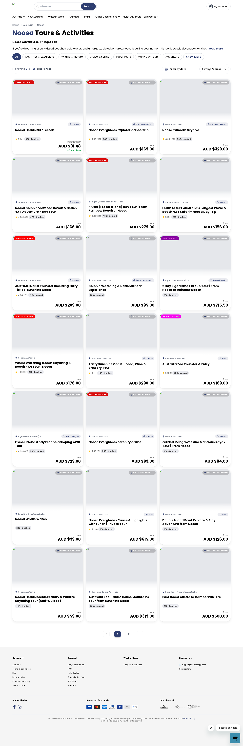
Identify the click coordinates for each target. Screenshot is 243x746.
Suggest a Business (132, 664)
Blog (14, 673)
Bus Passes (150, 16)
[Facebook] (14, 707)
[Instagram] (20, 707)
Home (15, 25)
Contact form (185, 669)
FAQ (70, 669)
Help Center (73, 673)
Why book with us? (76, 664)
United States (56, 16)
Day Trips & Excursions (39, 57)
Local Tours (123, 57)
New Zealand (35, 16)
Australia (17, 16)
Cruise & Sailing (99, 57)
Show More (193, 57)
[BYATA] (164, 707)
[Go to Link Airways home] (21, 6)
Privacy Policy (18, 677)
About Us (16, 664)
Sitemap (72, 685)
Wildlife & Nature (72, 57)
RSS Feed (72, 681)
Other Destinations (106, 16)
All (16, 57)
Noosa (40, 25)
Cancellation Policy (21, 681)
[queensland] (194, 707)
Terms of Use (18, 685)
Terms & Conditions (21, 669)
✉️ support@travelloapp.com (192, 664)
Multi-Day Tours (132, 16)
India (87, 16)
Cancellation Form (76, 677)
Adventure (172, 57)
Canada (74, 16)
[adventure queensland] (177, 707)
